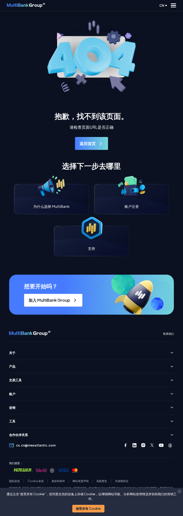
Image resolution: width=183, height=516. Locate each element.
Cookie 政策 (36, 481)
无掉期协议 (121, 481)
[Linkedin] (134, 445)
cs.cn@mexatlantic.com (36, 445)
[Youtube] (161, 445)
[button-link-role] (91, 143)
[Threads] (170, 445)
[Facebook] (125, 445)
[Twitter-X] (152, 445)
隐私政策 (14, 481)
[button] (88, 508)
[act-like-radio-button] (163, 5)
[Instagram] (143, 445)
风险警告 (101, 481)
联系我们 (168, 333)
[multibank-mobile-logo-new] (26, 6)
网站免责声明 (81, 481)
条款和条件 (58, 481)
